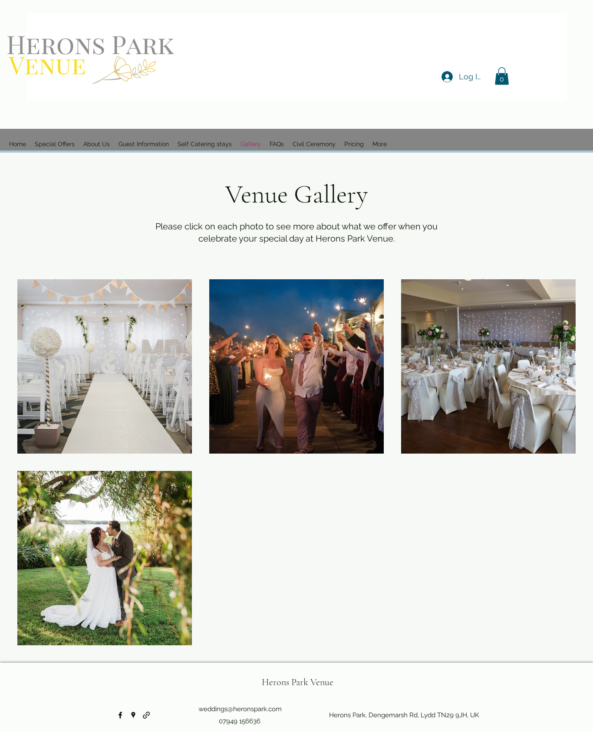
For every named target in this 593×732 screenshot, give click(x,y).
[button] (501, 76)
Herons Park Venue (297, 682)
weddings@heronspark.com (240, 709)
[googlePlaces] (133, 715)
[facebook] (120, 715)
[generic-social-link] (146, 715)
